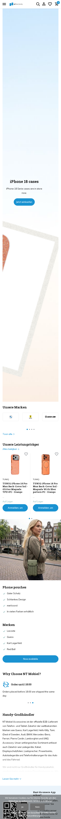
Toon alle (7, 434)
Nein (37, 807)
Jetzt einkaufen (24, 202)
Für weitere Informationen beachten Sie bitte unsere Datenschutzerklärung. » (30, 814)
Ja (22, 807)
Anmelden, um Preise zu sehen (15, 508)
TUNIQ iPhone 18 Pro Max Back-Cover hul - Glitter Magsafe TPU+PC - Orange (15, 488)
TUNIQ (6, 479)
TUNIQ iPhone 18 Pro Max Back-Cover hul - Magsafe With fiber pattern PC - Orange (45, 488)
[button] (27, 429)
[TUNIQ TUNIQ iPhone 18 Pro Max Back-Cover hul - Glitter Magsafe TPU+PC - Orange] (15, 464)
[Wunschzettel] (50, 4)
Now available (30, 659)
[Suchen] (38, 4)
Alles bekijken (10, 449)
